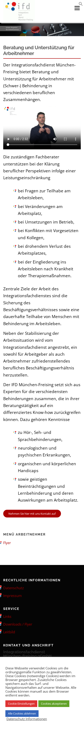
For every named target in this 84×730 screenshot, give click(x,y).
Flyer (7, 542)
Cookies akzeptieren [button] (54, 704)
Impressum (12, 595)
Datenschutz (13, 588)
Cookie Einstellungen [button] (21, 704)
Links (7, 616)
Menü (77, 8)
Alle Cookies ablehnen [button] (22, 713)
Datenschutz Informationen (26, 719)
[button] (81, 4)
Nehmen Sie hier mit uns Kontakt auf (32, 514)
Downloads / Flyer (17, 624)
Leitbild (9, 632)
